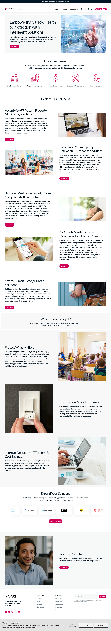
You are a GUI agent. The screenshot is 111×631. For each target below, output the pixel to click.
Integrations (59, 604)
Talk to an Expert (100, 9)
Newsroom (58, 607)
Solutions (57, 9)
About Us (58, 598)
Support (39, 604)
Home (39, 598)
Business (20, 9)
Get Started (14, 46)
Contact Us (64, 567)
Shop (38, 601)
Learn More (10, 139)
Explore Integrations (55, 521)
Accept (86, 625)
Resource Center (74, 9)
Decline (100, 625)
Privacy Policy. (31, 627)
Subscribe (102, 596)
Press (57, 610)
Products (65, 9)
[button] (86, 9)
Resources (58, 601)
